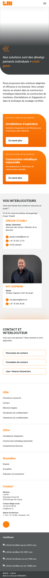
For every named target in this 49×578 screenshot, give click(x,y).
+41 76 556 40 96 (17, 304)
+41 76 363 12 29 (17, 241)
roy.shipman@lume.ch (18, 300)
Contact (6, 403)
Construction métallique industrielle (18, 441)
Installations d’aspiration (13, 436)
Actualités (7, 469)
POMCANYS (21, 576)
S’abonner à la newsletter (13, 474)
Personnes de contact (17, 353)
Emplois (6, 464)
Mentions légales (10, 408)
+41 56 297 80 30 (9, 506)
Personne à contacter (12, 398)
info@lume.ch (8, 509)
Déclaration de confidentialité (15, 413)
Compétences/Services (13, 446)
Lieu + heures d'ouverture (18, 371)
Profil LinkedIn (16, 245)
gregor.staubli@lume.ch (19, 237)
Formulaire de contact (17, 362)
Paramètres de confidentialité (15, 418)
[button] (42, 3)
